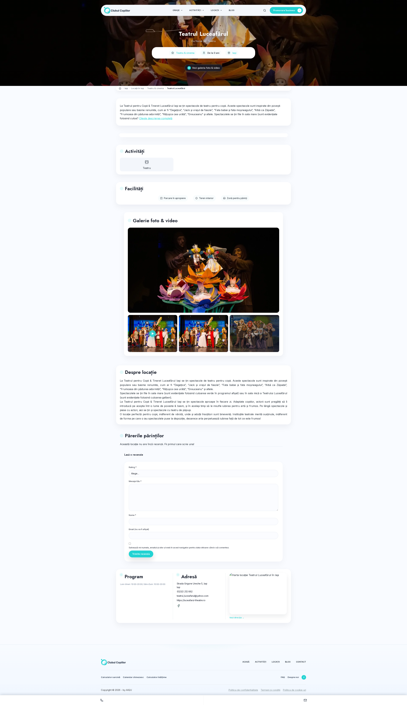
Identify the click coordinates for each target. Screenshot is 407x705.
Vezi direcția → (236, 617)
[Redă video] (152, 333)
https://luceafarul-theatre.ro (191, 600)
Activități (195, 10)
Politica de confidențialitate (243, 689)
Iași (234, 53)
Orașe (176, 10)
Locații (215, 10)
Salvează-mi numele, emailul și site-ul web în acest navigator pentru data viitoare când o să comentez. (179, 547)
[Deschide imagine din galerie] (203, 333)
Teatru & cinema (185, 53)
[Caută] (264, 10)
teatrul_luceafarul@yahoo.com (192, 595)
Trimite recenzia (141, 553)
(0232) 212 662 (185, 591)
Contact (301, 662)
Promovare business (284, 10)
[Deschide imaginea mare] (203, 270)
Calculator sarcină (110, 677)
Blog (231, 10)
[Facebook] (304, 677)
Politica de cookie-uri (294, 689)
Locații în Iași (137, 88)
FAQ (283, 677)
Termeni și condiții (270, 689)
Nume (132, 515)
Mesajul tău (135, 481)
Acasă (245, 662)
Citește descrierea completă (155, 118)
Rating (133, 467)
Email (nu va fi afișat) (139, 529)
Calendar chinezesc (133, 677)
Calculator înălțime (156, 677)
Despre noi (293, 677)
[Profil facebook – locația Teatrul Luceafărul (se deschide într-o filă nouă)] (178, 605)
